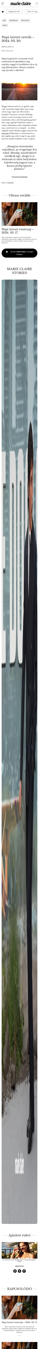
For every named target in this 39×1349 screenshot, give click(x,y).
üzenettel (5, 133)
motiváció (25, 20)
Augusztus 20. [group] (14, 12)
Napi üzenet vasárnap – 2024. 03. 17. (18, 231)
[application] (19, 1252)
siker (5, 25)
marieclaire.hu (8, 47)
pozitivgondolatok (20, 177)
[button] (19, 752)
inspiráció (13, 20)
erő (4, 20)
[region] (19, 752)
